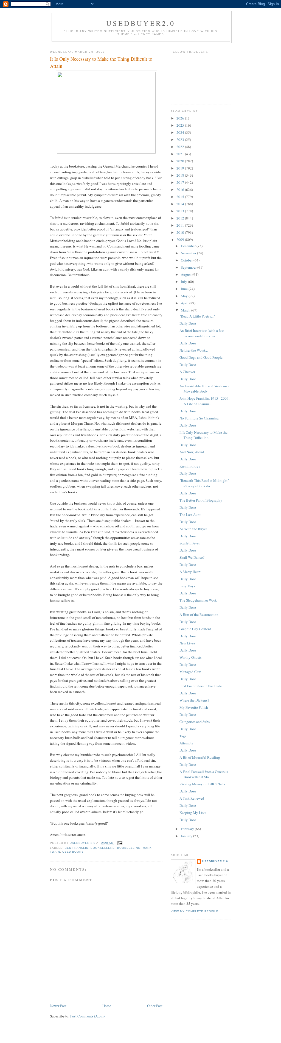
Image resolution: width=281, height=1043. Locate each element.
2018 (180, 175)
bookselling (128, 847)
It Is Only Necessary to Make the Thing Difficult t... (203, 435)
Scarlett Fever (189, 543)
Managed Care (190, 671)
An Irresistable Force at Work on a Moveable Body (204, 388)
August (186, 274)
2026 (180, 118)
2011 (180, 225)
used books (73, 851)
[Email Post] (120, 842)
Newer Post (58, 1005)
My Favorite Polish (193, 707)
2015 (180, 196)
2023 (180, 139)
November (189, 253)
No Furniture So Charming (199, 418)
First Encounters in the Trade (200, 685)
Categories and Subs (194, 721)
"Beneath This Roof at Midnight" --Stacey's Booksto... (205, 483)
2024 (180, 132)
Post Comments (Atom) (87, 1016)
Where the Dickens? (194, 700)
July (184, 281)
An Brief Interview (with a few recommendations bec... (201, 333)
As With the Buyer (193, 528)
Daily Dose (187, 323)
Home (106, 1005)
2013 (180, 210)
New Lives (187, 643)
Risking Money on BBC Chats (202, 783)
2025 (180, 125)
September (189, 267)
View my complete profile (194, 911)
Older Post (154, 1005)
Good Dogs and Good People (201, 357)
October (187, 260)
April (185, 303)
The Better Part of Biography (200, 500)
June (185, 288)
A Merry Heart (190, 571)
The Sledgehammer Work (198, 600)
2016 (180, 189)
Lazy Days (187, 585)
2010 (180, 232)
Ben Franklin (76, 847)
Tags (182, 735)
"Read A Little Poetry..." (197, 316)
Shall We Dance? (191, 557)
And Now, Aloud (191, 451)
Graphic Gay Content (195, 628)
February (188, 828)
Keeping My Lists (192, 812)
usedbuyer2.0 (140, 23)
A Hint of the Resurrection (198, 614)
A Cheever (187, 371)
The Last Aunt (190, 514)
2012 (180, 218)
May (185, 295)
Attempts (186, 743)
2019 (180, 168)
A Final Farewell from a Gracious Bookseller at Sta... (203, 774)
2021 (180, 153)
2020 (180, 160)
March (186, 310)
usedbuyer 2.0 (215, 861)
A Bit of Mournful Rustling (199, 757)
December (188, 245)
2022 (180, 146)
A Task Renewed (191, 798)
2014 (180, 203)
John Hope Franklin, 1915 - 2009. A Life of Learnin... (204, 401)
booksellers (103, 847)
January (187, 835)
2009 (180, 239)
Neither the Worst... (193, 350)
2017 (180, 182)
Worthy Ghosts (190, 657)
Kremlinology (189, 466)
